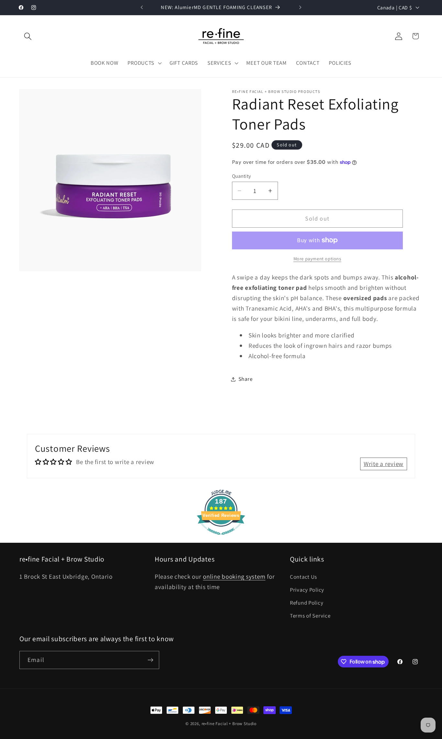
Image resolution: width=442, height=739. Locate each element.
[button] (28, 36)
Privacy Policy (307, 589)
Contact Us (303, 576)
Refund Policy (306, 602)
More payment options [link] (317, 259)
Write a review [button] (383, 464)
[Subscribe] (150, 660)
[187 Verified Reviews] (221, 537)
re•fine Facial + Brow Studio (229, 723)
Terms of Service (310, 615)
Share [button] (245, 378)
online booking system (234, 576)
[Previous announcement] (142, 7)
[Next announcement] (300, 7)
